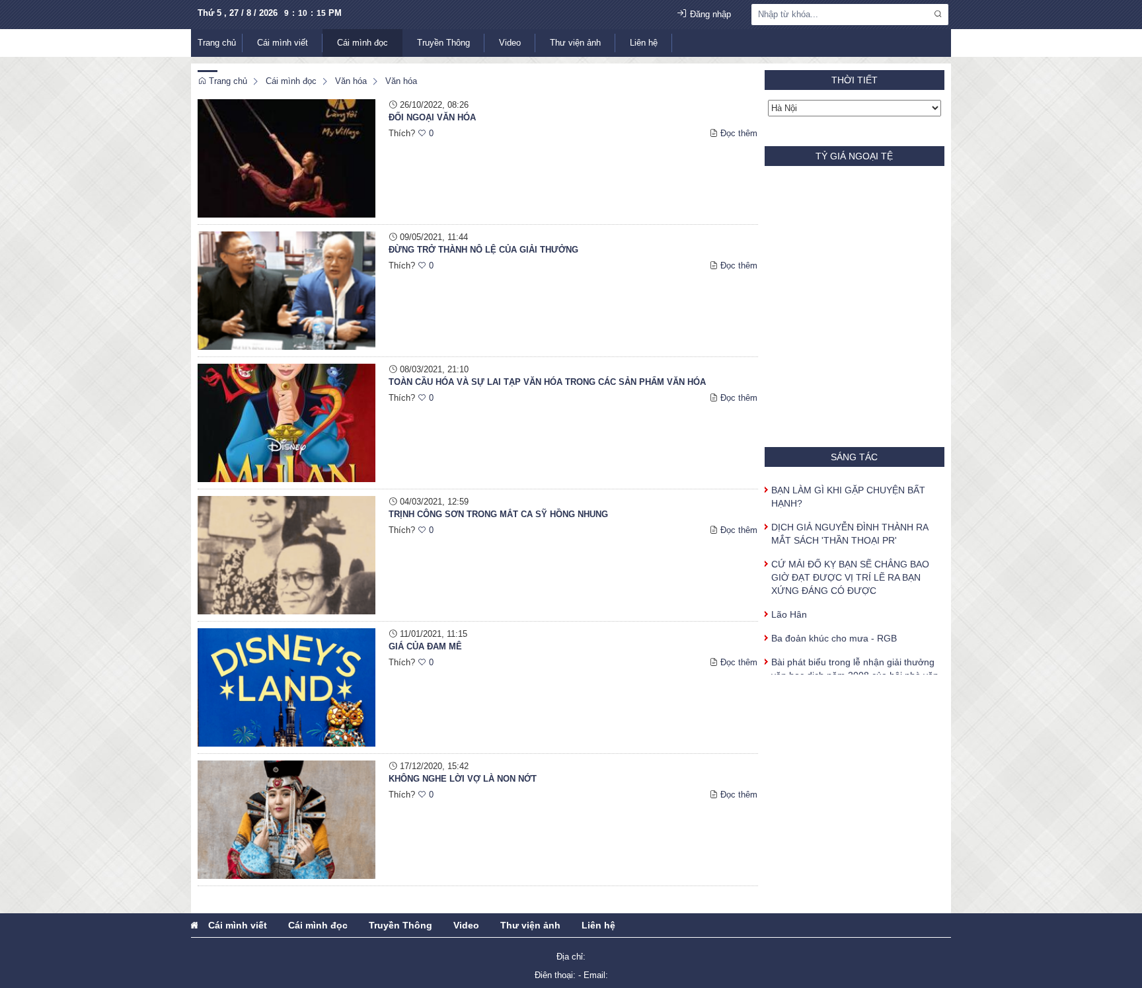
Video (510, 43)
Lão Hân (789, 603)
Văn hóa (351, 81)
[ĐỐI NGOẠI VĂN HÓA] (286, 158)
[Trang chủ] (194, 925)
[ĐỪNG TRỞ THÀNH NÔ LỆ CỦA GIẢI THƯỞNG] (286, 290)
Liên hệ (644, 43)
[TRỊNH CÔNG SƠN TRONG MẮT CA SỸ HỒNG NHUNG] (286, 554)
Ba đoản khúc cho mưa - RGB (834, 627)
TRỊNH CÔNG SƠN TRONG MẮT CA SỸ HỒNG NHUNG (498, 514)
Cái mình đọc (362, 43)
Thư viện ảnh (575, 43)
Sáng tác (854, 457)
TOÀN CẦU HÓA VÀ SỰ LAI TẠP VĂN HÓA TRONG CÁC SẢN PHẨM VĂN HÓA (547, 382)
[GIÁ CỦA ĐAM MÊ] (286, 687)
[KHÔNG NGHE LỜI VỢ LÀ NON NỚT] (286, 819)
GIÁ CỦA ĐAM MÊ (425, 646)
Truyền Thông (443, 43)
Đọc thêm (738, 133)
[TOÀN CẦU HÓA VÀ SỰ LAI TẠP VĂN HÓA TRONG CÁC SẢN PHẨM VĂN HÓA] (286, 422)
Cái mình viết (282, 43)
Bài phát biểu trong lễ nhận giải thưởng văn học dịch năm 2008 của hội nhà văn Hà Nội (854, 664)
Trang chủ (217, 43)
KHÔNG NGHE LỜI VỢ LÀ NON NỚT (463, 779)
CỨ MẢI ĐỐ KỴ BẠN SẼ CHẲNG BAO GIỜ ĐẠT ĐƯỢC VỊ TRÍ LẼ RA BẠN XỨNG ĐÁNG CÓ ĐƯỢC (850, 566)
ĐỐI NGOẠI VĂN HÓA (432, 117)
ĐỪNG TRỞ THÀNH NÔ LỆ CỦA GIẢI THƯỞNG (483, 250)
